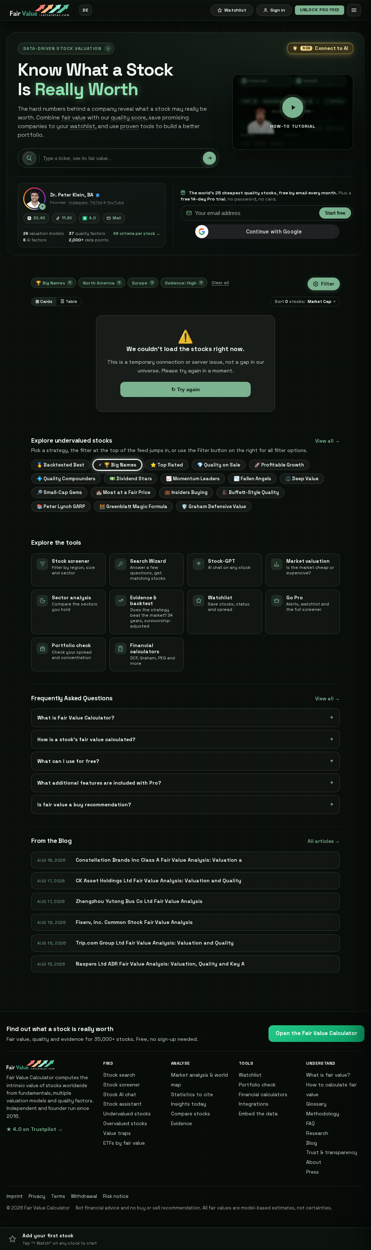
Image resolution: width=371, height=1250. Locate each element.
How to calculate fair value (331, 1089)
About (313, 1162)
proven (129, 126)
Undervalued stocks (127, 1113)
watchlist (82, 126)
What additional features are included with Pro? (99, 783)
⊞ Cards (44, 301)
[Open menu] (354, 10)
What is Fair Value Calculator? (75, 717)
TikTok (96, 202)
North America (102, 282)
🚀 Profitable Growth (279, 465)
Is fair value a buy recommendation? (84, 804)
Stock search (119, 1075)
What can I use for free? (68, 761)
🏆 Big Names (53, 282)
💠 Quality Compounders (66, 479)
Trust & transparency (331, 1152)
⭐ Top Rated (166, 465)
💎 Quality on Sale (218, 465)
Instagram (78, 202)
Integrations (253, 1104)
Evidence (181, 1123)
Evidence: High (184, 282)
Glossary (316, 1104)
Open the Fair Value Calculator (316, 1033)
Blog (311, 1143)
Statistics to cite (192, 1094)
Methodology (322, 1113)
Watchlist (250, 1075)
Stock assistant (122, 1104)
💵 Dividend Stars (130, 479)
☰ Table (69, 301)
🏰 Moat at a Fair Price (123, 492)
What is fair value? (328, 1075)
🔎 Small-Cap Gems (59, 492)
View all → (327, 441)
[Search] (209, 158)
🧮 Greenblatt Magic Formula (133, 506)
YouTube (115, 202)
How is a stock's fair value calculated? (86, 739)
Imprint (15, 1196)
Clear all (220, 283)
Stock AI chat (119, 1094)
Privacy (37, 1196)
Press (312, 1172)
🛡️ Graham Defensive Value (214, 506)
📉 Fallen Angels (252, 479)
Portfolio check (257, 1084)
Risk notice (116, 1196)
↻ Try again (185, 389)
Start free (335, 213)
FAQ (310, 1123)
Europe (143, 282)
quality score (128, 117)
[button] (185, 1239)
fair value (73, 117)
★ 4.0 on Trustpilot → (35, 1129)
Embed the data (258, 1113)
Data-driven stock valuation (62, 48)
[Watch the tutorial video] (34, 198)
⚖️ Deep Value (301, 479)
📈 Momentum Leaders (193, 479)
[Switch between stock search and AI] (29, 158)
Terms (58, 1196)
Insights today (188, 1104)
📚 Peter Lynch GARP (61, 506)
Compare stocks (190, 1113)
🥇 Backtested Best (60, 465)
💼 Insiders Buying (186, 492)
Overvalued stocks (125, 1123)
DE (85, 10)
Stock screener (121, 1084)
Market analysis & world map (199, 1080)
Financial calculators (263, 1094)
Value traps (117, 1133)
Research (317, 1133)
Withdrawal (84, 1196)
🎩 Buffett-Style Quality (250, 492)
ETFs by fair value (124, 1143)
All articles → (324, 841)
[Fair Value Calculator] (39, 10)
